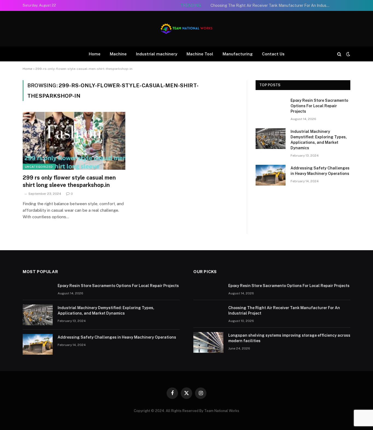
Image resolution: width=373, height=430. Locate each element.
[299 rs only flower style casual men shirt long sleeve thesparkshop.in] (74, 141)
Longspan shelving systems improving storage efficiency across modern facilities (289, 338)
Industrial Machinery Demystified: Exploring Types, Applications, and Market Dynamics (319, 139)
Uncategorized (39, 166)
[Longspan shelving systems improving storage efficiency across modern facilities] (208, 342)
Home (94, 54)
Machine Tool (200, 54)
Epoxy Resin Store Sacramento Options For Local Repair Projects (319, 106)
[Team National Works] (186, 28)
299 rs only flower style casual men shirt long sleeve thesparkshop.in (69, 181)
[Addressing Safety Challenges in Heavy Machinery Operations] (271, 175)
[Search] (339, 54)
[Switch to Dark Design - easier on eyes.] (347, 54)
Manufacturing (238, 54)
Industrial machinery (156, 54)
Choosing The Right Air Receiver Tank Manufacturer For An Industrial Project (272, 5)
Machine (118, 54)
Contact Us (273, 54)
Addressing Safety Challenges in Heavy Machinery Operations (320, 171)
